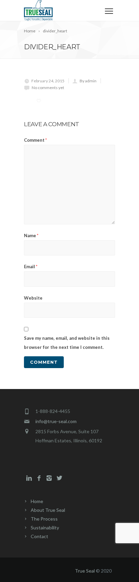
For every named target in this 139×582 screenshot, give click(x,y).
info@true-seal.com (56, 421)
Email (30, 266)
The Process (44, 519)
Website (33, 298)
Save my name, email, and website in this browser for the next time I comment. (67, 342)
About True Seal (48, 510)
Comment (35, 140)
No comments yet (48, 87)
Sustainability (45, 527)
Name (31, 235)
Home (37, 501)
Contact (39, 536)
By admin (88, 80)
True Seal (85, 571)
